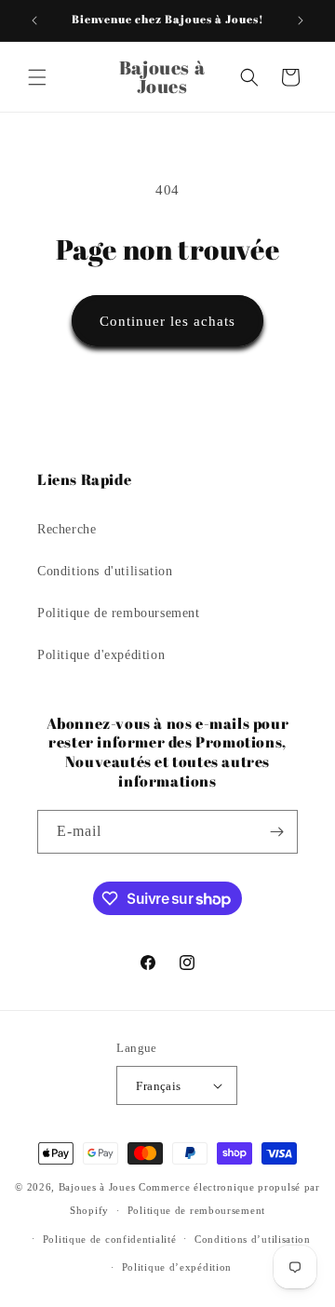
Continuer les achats (167, 321)
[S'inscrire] (276, 832)
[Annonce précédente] (34, 20)
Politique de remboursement (118, 613)
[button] (37, 77)
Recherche (66, 529)
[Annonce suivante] (300, 20)
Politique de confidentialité (110, 1239)
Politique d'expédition (101, 655)
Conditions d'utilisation (104, 571)
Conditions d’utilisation (252, 1239)
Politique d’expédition (177, 1267)
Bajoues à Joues (97, 1186)
